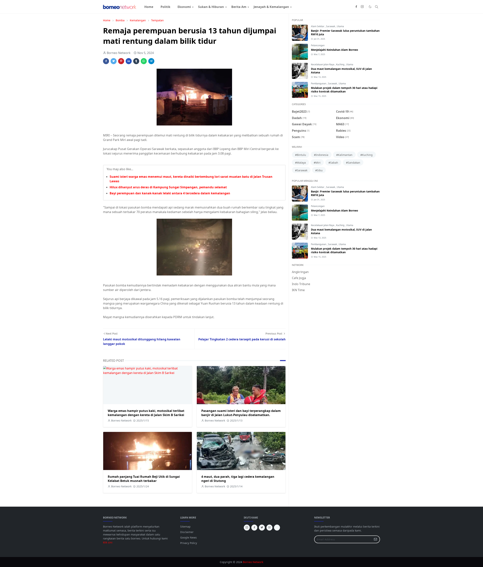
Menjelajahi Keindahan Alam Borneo (334, 50)
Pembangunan (319, 83)
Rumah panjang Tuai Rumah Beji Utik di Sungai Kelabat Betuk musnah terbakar (144, 479)
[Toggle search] (376, 6)
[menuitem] (149, 7)
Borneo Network (253, 562)
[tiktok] (277, 528)
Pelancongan (318, 45)
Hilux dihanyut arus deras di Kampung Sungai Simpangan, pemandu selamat (168, 187)
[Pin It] (121, 61)
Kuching (340, 64)
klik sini (107, 542)
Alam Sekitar (318, 26)
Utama (340, 26)
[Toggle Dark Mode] (370, 7)
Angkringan (300, 272)
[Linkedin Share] (129, 61)
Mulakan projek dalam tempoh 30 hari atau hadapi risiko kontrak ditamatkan (344, 89)
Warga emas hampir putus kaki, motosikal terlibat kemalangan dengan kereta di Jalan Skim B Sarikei (146, 413)
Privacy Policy (188, 543)
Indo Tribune (301, 284)
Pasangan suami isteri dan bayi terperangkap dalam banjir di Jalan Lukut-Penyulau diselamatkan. (241, 413)
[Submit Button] (375, 539)
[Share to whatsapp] (144, 61)
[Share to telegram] (151, 61)
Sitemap (185, 526)
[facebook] (356, 7)
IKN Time (298, 290)
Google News (188, 537)
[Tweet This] (114, 61)
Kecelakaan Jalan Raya (323, 64)
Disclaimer (187, 532)
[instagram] (362, 7)
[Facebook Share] (106, 61)
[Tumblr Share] (136, 61)
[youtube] (269, 528)
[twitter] (262, 528)
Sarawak (331, 26)
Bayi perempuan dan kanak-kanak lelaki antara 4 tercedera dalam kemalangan (170, 193)
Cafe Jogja (299, 278)
